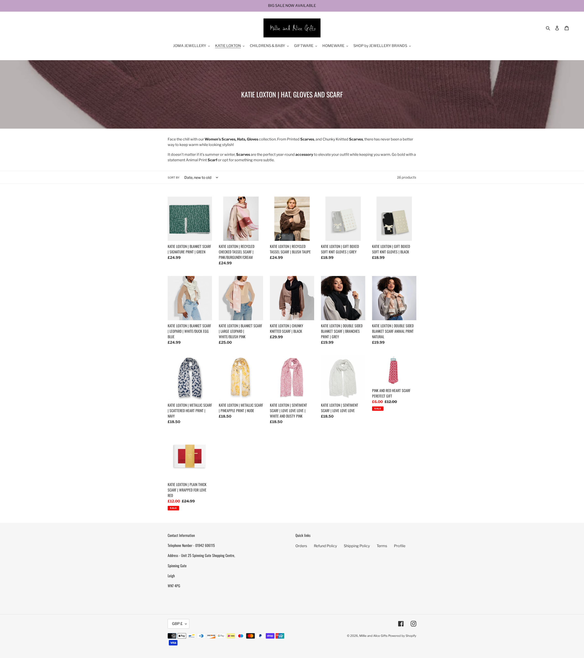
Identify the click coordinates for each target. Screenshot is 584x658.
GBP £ (177, 624)
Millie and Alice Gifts (373, 635)
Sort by (174, 177)
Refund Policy (325, 546)
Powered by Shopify (402, 635)
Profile (399, 546)
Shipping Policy (357, 546)
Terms (382, 546)
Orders (301, 546)
